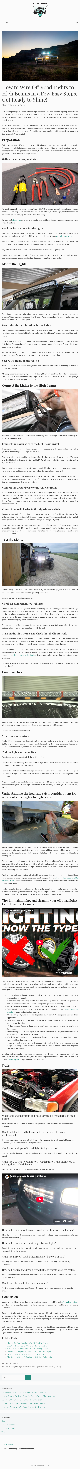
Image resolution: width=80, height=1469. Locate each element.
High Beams (23, 1367)
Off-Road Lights (34, 1367)
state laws (16, 220)
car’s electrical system (65, 236)
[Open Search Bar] (77, 22)
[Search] (28, 1377)
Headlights (13, 1367)
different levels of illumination (24, 655)
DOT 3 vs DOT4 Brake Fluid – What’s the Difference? (22, 1400)
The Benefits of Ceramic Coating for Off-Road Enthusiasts (24, 1392)
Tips (3, 1432)
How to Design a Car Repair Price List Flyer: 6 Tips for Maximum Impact (29, 1396)
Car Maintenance (8, 1425)
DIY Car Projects (11, 1363)
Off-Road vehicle (47, 1367)
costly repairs (14, 1059)
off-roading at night (70, 1302)
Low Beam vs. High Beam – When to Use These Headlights (24, 1403)
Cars (7, 1367)
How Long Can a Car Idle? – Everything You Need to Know (23, 1407)
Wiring (58, 1367)
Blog (3, 1421)
